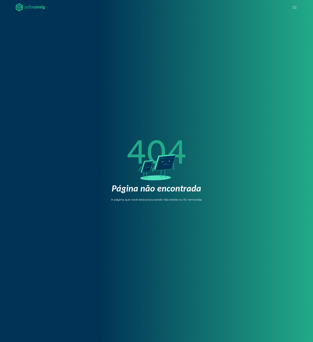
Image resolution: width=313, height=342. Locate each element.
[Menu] (294, 7)
